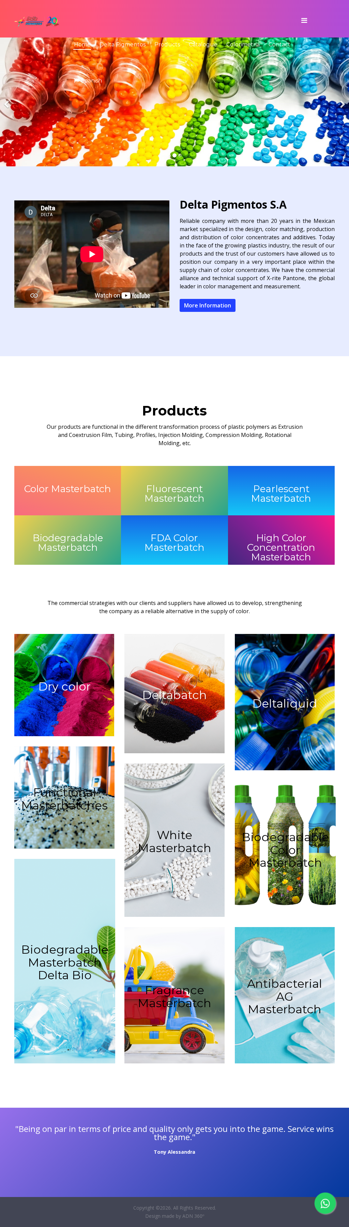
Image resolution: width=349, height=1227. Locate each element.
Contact (279, 44)
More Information (207, 305)
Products (167, 44)
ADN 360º (193, 1216)
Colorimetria (243, 44)
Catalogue (203, 44)
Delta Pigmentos (123, 44)
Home (82, 44)
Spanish (90, 80)
